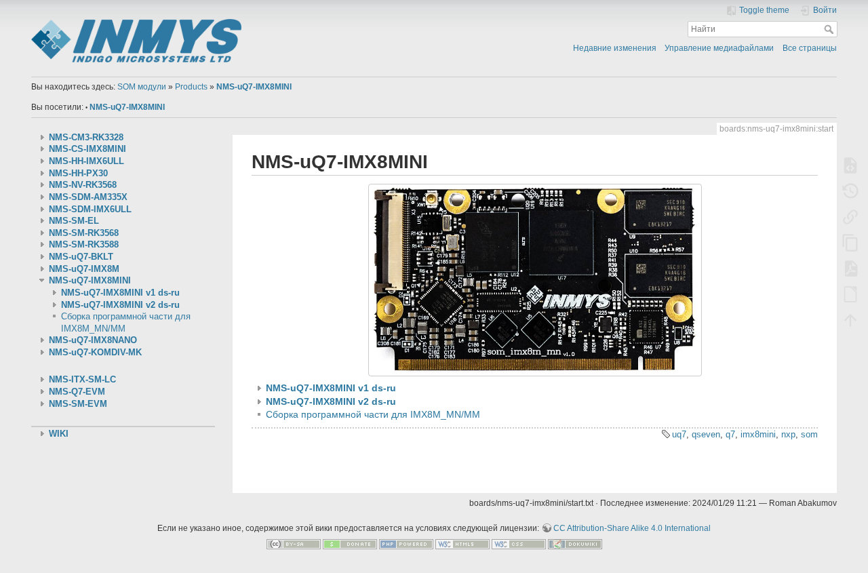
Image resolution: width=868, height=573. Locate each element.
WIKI (58, 434)
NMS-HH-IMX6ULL (86, 161)
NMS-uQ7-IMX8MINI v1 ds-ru (120, 293)
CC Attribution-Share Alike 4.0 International (632, 528)
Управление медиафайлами (719, 48)
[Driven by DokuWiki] (575, 544)
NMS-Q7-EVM (77, 392)
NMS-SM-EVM (78, 404)
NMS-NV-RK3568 (83, 185)
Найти (830, 29)
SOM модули (141, 87)
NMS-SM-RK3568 (84, 233)
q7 (730, 434)
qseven (706, 434)
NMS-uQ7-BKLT (81, 257)
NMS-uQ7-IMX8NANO (93, 340)
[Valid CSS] (519, 544)
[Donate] (350, 544)
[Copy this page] (850, 242)
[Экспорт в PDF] (850, 268)
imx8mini (758, 434)
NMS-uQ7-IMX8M (84, 269)
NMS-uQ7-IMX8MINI (254, 87)
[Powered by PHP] (406, 544)
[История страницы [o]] (850, 190)
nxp (788, 434)
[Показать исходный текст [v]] (850, 165)
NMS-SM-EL (74, 221)
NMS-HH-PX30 (78, 173)
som (809, 434)
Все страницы (810, 48)
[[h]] (228, 22)
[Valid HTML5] (462, 544)
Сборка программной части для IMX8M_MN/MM (373, 414)
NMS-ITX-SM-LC (82, 379)
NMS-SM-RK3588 (84, 245)
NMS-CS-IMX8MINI (87, 149)
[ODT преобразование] (850, 294)
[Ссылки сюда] (850, 216)
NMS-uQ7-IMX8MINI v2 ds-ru (120, 305)
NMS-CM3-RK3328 (86, 137)
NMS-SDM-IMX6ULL (90, 209)
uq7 (679, 434)
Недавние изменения (614, 48)
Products (191, 87)
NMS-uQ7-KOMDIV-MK (95, 352)
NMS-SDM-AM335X (88, 197)
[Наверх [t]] (850, 319)
